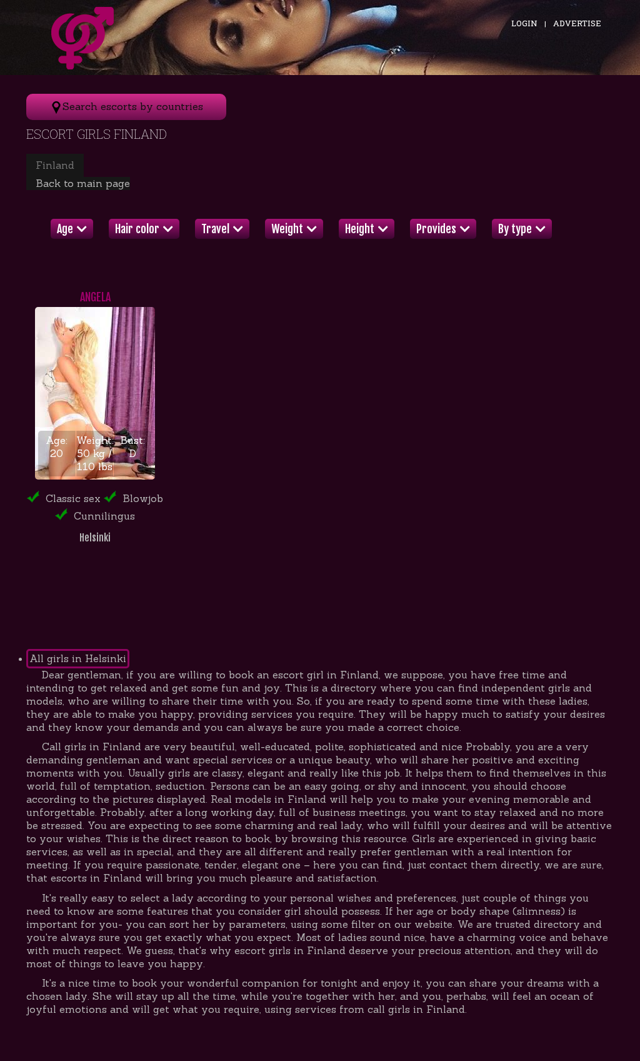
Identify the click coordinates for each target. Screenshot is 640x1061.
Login (524, 23)
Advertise (577, 23)
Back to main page (83, 183)
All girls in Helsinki (77, 658)
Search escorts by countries (132, 106)
